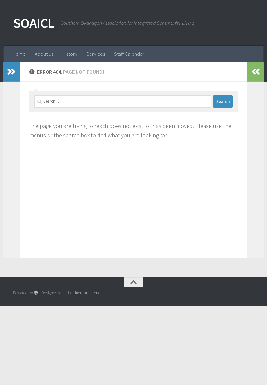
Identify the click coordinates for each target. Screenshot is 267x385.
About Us (44, 54)
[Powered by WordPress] (36, 293)
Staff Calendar (129, 54)
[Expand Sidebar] (11, 72)
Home (19, 54)
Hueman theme (86, 293)
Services (95, 54)
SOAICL (33, 22)
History (70, 54)
